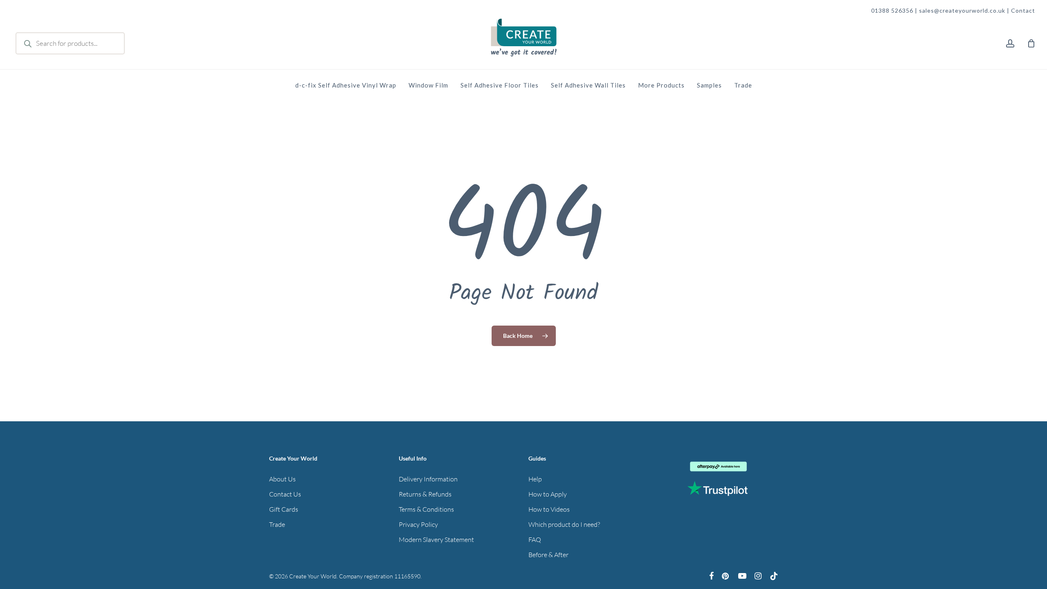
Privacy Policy (418, 524)
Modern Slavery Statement (436, 539)
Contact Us (285, 494)
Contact (1023, 10)
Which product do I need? (564, 524)
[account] (1010, 43)
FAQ (534, 539)
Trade (277, 524)
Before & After (548, 555)
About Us (282, 479)
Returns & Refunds (425, 494)
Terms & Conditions (426, 509)
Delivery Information (428, 479)
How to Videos (549, 509)
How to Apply (547, 494)
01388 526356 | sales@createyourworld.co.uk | (941, 10)
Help (535, 479)
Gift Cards (283, 509)
